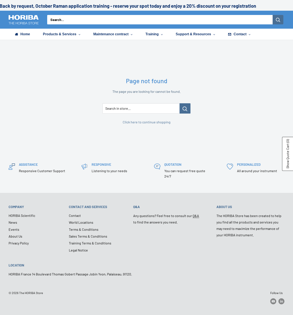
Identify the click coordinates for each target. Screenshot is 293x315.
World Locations (81, 222)
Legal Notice (78, 250)
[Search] (278, 19)
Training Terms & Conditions (90, 243)
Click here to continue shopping (147, 122)
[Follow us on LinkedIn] (281, 301)
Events (14, 229)
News (13, 222)
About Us (15, 236)
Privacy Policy (19, 243)
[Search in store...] (185, 108)
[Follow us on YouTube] (273, 301)
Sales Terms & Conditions (88, 236)
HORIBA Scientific (22, 215)
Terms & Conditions (83, 229)
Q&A (196, 216)
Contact (75, 215)
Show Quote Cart (287, 154)
